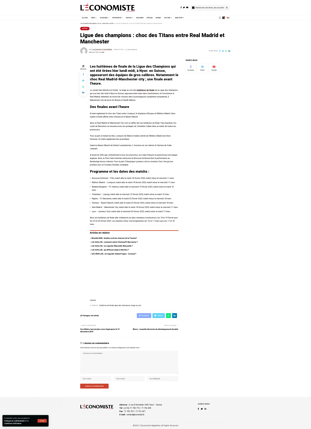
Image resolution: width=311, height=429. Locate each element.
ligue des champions (122, 305)
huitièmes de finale (145, 90)
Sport (85, 28)
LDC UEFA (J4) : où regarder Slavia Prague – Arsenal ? (113, 254)
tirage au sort (136, 305)
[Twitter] (202, 68)
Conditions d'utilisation (12, 423)
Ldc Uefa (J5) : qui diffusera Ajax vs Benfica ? (110, 250)
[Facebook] (191, 68)
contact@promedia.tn (135, 414)
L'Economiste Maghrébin (102, 49)
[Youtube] (214, 68)
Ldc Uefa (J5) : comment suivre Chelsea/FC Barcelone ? (114, 242)
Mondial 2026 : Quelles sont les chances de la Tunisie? (114, 238)
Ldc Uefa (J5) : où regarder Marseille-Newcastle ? (112, 246)
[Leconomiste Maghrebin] (107, 7)
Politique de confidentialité (14, 421)
